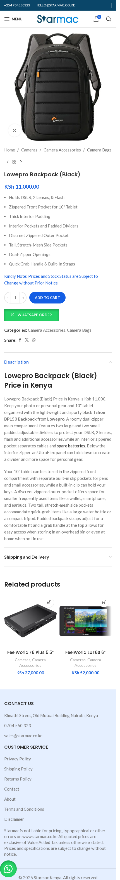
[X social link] (26, 340)
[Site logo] (58, 18)
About (10, 798)
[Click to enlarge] (14, 130)
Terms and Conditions (24, 809)
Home (9, 149)
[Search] (108, 19)
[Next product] (21, 162)
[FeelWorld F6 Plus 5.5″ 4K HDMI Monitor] (30, 621)
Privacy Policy (17, 758)
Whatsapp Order (35, 315)
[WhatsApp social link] (33, 340)
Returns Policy (18, 778)
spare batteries (71, 445)
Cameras (29, 149)
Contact (11, 788)
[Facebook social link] (19, 340)
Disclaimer (14, 819)
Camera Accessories (62, 149)
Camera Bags (99, 149)
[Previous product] (7, 162)
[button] (31, 314)
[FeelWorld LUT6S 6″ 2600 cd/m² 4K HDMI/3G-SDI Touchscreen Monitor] (85, 621)
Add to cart (47, 297)
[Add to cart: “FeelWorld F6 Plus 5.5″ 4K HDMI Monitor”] (49, 602)
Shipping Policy (18, 768)
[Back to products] (14, 162)
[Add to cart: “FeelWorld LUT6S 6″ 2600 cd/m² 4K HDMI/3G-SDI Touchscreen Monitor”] (104, 602)
